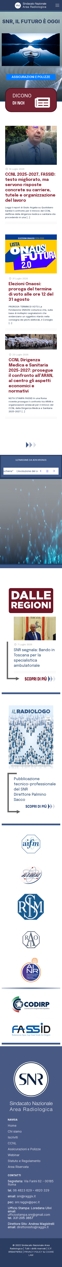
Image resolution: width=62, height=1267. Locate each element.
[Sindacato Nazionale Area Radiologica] (31, 5)
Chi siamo (15, 1131)
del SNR (21, 789)
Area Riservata (18, 1167)
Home (12, 1125)
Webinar (13, 1155)
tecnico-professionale (35, 784)
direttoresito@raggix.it (33, 1227)
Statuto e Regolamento (24, 1161)
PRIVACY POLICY (33, 1251)
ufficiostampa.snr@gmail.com (29, 1214)
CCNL (12, 1143)
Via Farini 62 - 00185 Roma (31, 1182)
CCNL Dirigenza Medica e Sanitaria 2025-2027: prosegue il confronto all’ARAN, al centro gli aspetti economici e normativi (31, 376)
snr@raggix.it (26, 1196)
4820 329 (42, 1190)
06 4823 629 (22, 1190)
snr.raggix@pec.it (27, 1202)
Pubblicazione (27, 779)
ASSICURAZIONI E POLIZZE (31, 77)
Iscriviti (13, 1137)
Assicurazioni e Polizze (24, 1149)
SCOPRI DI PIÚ (31, 430)
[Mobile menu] (57, 5)
